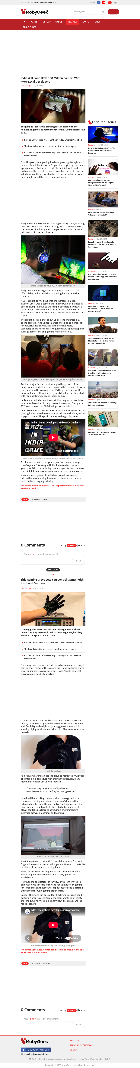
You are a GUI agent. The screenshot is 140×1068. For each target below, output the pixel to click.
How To (85, 22)
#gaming (36, 499)
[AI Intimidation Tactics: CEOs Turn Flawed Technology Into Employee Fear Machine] (103, 260)
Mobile (33, 22)
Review (91, 303)
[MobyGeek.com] (34, 12)
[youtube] (103, 2)
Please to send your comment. (41, 554)
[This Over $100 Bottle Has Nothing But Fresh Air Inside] (103, 389)
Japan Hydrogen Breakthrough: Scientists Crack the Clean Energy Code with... (102, 244)
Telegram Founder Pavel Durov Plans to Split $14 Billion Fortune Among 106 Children (101, 341)
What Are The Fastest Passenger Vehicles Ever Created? (101, 213)
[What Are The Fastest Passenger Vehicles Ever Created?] (103, 199)
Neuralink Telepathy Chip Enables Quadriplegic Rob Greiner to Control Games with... (102, 373)
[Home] (24, 22)
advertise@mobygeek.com (45, 2)
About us (74, 1041)
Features (72, 22)
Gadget (59, 22)
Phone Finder (29, 27)
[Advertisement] (53, 54)
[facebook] (36, 1051)
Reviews (98, 22)
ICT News (46, 22)
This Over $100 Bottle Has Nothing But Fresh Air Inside (102, 404)
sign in (33, 554)
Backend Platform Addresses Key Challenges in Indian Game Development (52, 154)
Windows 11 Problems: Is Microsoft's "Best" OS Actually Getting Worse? (100, 309)
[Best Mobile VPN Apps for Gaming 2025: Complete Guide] (103, 419)
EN (111, 11)
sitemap (74, 1050)
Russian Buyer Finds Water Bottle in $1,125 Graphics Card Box (53, 140)
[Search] (103, 12)
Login (114, 2)
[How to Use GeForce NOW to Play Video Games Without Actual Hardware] (103, 134)
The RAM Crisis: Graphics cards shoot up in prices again (50, 146)
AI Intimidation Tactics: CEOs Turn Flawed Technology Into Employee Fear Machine (102, 276)
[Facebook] (98, 2)
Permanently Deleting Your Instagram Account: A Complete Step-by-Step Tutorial (101, 182)
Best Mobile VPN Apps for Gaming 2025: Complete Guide (102, 433)
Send (78, 561)
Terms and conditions (81, 1045)
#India (45, 499)
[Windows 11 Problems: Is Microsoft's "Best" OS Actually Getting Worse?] (103, 293)
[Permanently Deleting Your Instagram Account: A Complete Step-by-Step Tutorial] (103, 167)
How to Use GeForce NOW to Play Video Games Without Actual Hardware (102, 150)
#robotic (36, 963)
